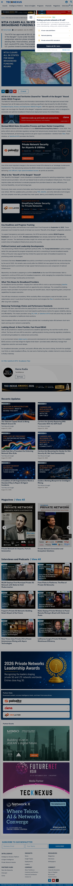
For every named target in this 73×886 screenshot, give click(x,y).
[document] (36, 443)
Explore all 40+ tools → (53, 46)
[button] (69, 5)
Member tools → (66, 50)
